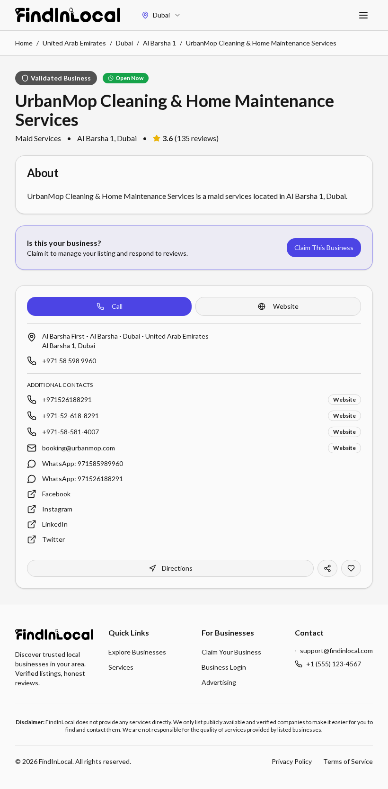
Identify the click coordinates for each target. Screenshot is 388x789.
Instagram (57, 509)
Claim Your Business (231, 652)
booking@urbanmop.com (78, 448)
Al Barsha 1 (159, 43)
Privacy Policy (292, 761)
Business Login (224, 667)
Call (117, 306)
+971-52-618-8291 (70, 416)
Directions (177, 568)
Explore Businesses (137, 652)
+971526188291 (67, 399)
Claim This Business (323, 247)
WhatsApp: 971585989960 (82, 463)
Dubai (124, 43)
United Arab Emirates (74, 43)
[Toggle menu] (363, 15)
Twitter (53, 539)
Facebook (56, 494)
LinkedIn (55, 524)
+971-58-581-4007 (70, 432)
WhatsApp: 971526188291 (82, 479)
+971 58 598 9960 (69, 361)
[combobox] (161, 15)
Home (24, 43)
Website (286, 306)
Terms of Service (348, 761)
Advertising (219, 682)
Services (120, 667)
